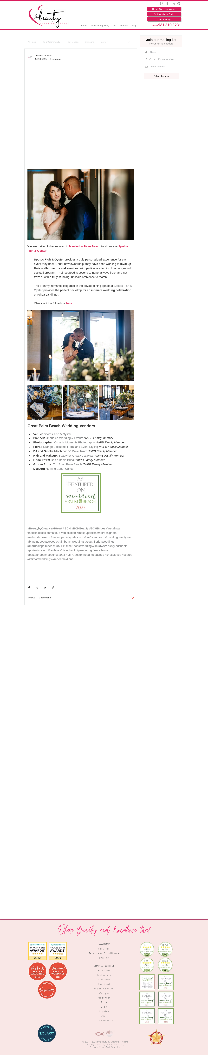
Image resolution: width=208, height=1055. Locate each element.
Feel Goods (72, 42)
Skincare (89, 42)
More (103, 42)
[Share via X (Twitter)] (37, 587)
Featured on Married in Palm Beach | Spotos (76, 112)
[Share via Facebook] (29, 587)
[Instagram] (162, 3)
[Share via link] (52, 587)
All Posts (32, 42)
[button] (129, 42)
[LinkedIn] (173, 3)
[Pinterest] (179, 3)
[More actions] (132, 57)
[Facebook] (167, 3)
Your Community (51, 42)
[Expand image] (44, 402)
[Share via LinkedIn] (44, 587)
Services (104, 948)
